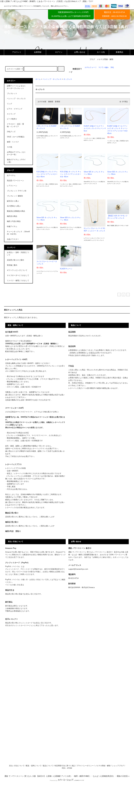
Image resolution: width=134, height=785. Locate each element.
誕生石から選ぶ (13, 201)
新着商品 (119, 52)
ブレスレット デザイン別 (16, 191)
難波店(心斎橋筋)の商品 (16, 211)
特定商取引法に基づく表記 (65, 766)
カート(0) (101, 52)
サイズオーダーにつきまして (18, 275)
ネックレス (67, 79)
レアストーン (12, 186)
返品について (48, 766)
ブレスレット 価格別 (15, 196)
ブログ (92, 59)
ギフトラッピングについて (17, 270)
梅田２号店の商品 (14, 221)
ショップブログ (118, 766)
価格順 (50, 102)
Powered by (53, 780)
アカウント (16, 52)
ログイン (58, 52)
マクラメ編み (103, 67)
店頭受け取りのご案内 (15, 260)
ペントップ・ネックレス (52, 79)
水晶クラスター (13, 239)
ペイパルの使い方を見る (14, 585)
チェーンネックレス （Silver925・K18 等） (18, 233)
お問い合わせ (79, 52)
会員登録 (37, 52)
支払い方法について (16, 766)
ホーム (38, 79)
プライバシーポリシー (85, 766)
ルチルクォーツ (91, 67)
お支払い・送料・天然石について (18, 254)
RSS (63, 768)
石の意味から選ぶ (14, 206)
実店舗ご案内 (12, 265)
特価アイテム (12, 226)
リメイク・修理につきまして (18, 280)
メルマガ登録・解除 (105, 59)
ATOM (69, 768)
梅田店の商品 (12, 216)
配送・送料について (33, 766)
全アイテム (11, 175)
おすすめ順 (42, 102)
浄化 (112, 67)
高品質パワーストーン (15, 181)
